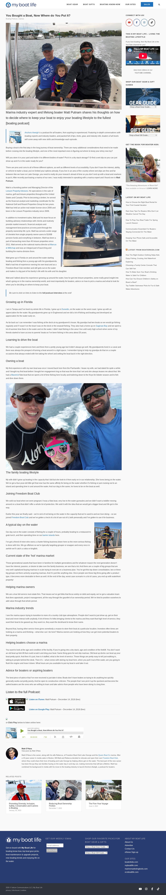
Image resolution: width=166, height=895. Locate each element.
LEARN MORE (152, 188)
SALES (147, 4)
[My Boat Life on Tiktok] (151, 22)
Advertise (129, 845)
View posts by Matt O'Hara (31, 751)
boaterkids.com (131, 862)
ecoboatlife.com (131, 872)
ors (26, 191)
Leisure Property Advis (15, 191)
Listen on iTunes (36, 699)
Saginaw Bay (101, 326)
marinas (21, 19)
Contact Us (129, 849)
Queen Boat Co (104, 755)
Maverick (15, 375)
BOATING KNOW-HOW (110, 4)
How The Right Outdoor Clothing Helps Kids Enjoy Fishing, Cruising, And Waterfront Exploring (142, 258)
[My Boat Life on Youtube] (129, 22)
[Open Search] (159, 5)
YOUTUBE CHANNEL (143, 73)
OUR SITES (130, 4)
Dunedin (65, 309)
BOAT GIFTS (89, 4)
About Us (129, 842)
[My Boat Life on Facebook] (136, 22)
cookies (23, 890)
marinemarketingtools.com (136, 869)
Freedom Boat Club (20, 517)
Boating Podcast (11, 19)
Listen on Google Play (39, 709)
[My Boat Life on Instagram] (144, 22)
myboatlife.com (131, 865)
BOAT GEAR (72, 4)
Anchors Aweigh (32, 133)
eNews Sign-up (131, 852)
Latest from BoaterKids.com (143, 250)
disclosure (15, 890)
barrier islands (49, 535)
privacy (8, 890)
